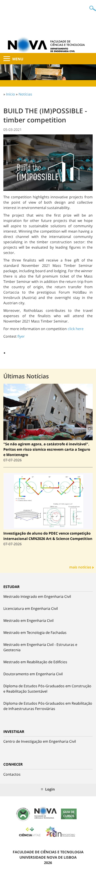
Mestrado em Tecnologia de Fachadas (35, 632)
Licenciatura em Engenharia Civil (30, 608)
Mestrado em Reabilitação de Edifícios (35, 661)
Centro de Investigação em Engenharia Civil (39, 741)
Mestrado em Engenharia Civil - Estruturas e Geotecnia (40, 647)
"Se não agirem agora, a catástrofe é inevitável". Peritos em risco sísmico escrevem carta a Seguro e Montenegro (46, 449)
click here (75, 328)
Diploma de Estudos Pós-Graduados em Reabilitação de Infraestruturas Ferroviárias (47, 706)
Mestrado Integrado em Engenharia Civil (37, 596)
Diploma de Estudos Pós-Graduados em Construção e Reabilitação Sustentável (47, 688)
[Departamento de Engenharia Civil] (48, 44)
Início (10, 94)
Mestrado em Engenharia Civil (28, 620)
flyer (21, 336)
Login (50, 789)
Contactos (12, 774)
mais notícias (80, 567)
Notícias (25, 94)
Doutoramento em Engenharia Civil (33, 673)
